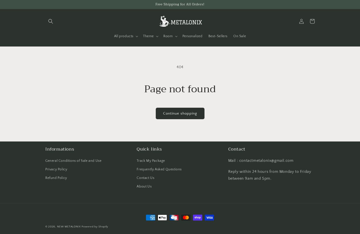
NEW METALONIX (69, 226)
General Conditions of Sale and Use (73, 161)
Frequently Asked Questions (159, 169)
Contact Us (145, 178)
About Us (144, 186)
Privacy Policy (56, 169)
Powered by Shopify (95, 226)
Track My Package (151, 161)
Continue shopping (180, 113)
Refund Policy (56, 178)
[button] (50, 21)
